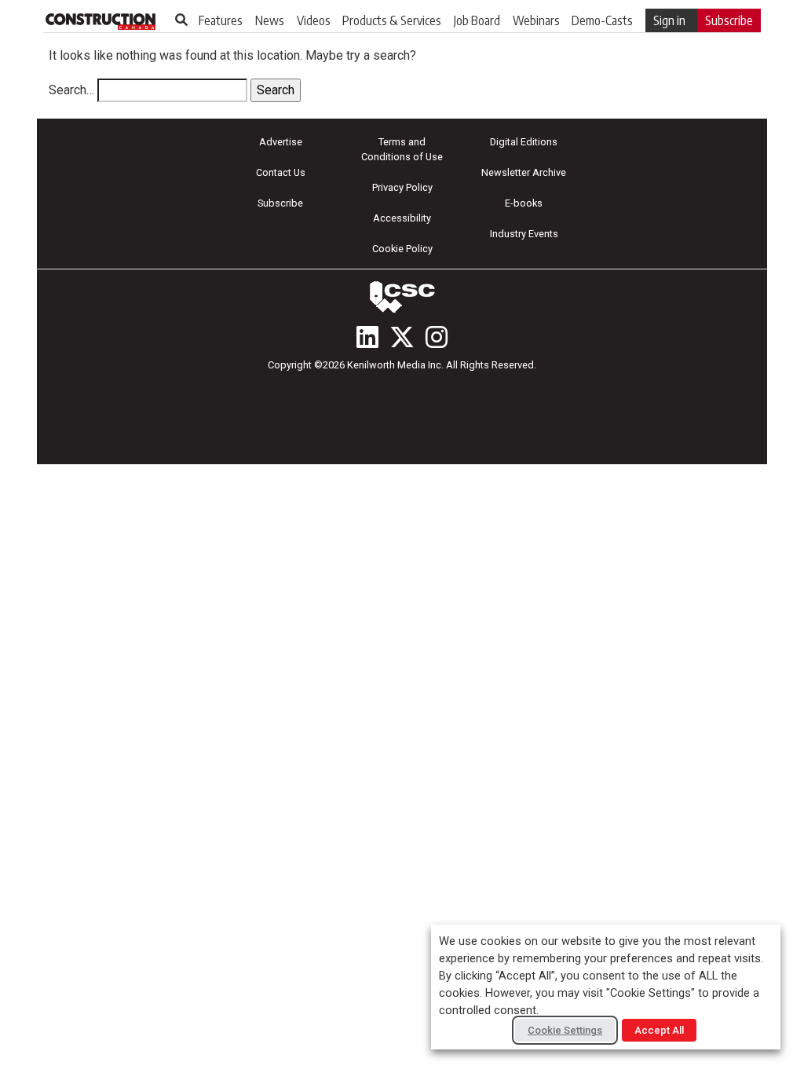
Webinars (536, 20)
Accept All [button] (659, 1030)
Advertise (280, 142)
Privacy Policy (402, 187)
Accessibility (402, 218)
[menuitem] (221, 20)
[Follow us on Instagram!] (437, 337)
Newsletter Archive (523, 172)
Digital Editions (523, 142)
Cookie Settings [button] (565, 1030)
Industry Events (524, 234)
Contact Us (280, 172)
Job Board (477, 20)
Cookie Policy (402, 249)
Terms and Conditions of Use (402, 149)
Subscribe (729, 20)
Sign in (669, 20)
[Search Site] (181, 19)
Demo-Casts (602, 20)
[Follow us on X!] (402, 337)
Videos (314, 20)
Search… (71, 89)
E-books (524, 203)
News (269, 20)
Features (221, 20)
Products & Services (391, 20)
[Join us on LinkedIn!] (367, 337)
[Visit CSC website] (402, 297)
